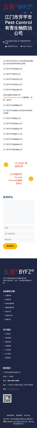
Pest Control (27, 46)
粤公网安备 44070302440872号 (16, 422)
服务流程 (8, 342)
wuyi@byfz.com (13, 389)
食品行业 (8, 311)
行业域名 (8, 350)
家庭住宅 (8, 319)
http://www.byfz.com (12, 97)
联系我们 (8, 358)
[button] (25, 12)
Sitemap (27, 415)
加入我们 (8, 354)
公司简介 (8, 334)
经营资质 (8, 338)
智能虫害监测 (9, 307)
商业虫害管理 (9, 303)
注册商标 (8, 346)
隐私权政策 (10, 415)
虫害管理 (8, 295)
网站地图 (19, 415)
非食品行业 (8, 315)
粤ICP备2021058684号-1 (23, 423)
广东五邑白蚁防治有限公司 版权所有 (21, 419)
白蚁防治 (8, 299)
